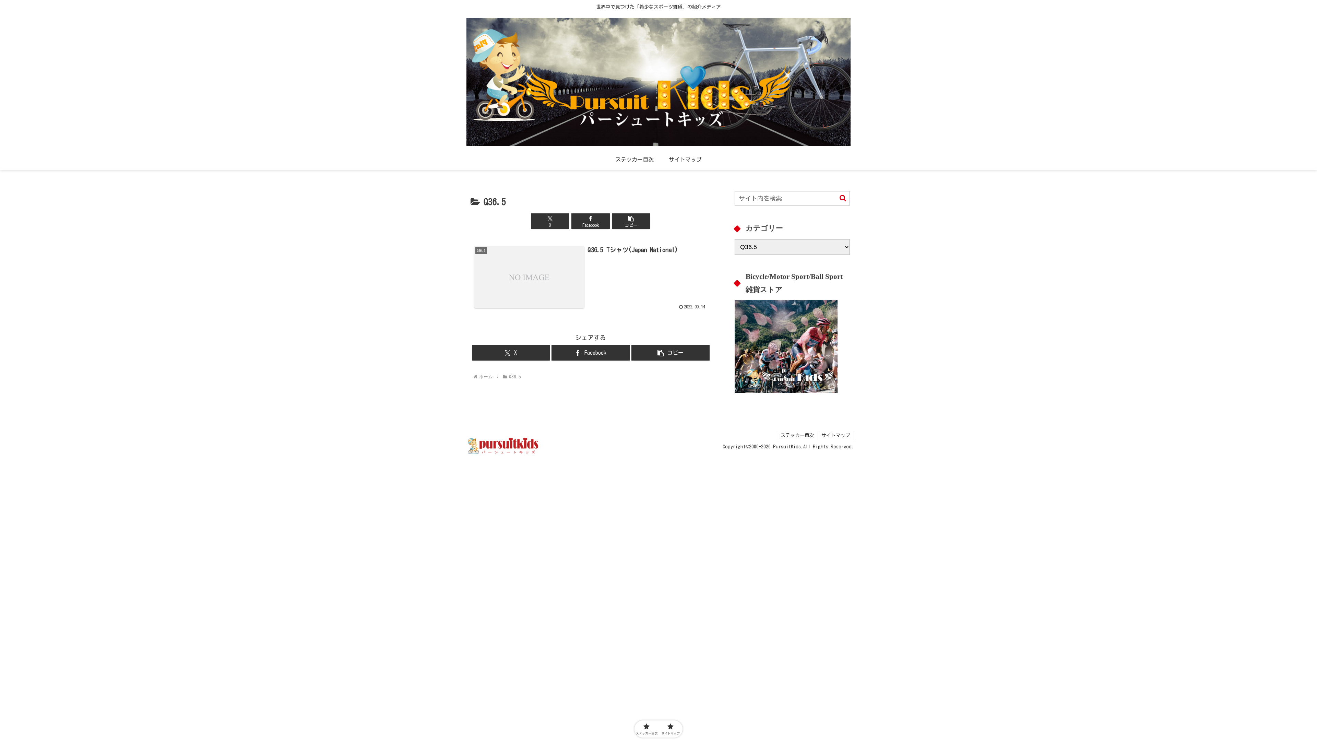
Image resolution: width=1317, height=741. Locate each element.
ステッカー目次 (797, 435)
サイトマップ (835, 435)
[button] (631, 221)
